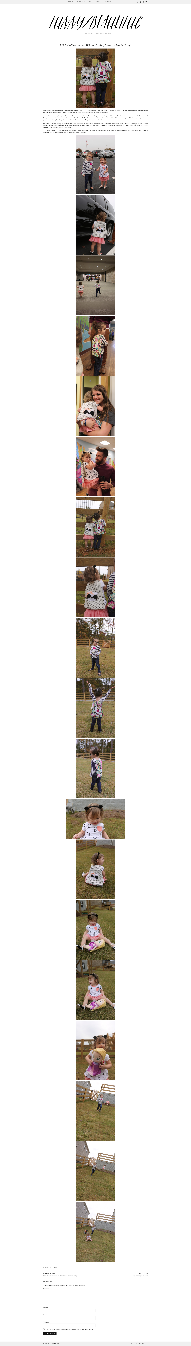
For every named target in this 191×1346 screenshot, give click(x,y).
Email (45, 1315)
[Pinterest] (140, 2)
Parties (97, 2)
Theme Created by (139, 1343)
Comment (46, 1289)
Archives (108, 2)
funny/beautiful (54, 1343)
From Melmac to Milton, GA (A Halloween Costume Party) (60, 1274)
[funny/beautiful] (95, 19)
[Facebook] (143, 2)
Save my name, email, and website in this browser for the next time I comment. (70, 1329)
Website (46, 1322)
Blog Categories (84, 2)
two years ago (61, 127)
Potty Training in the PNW (140, 1274)
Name (45, 1307)
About (70, 2)
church (48, 1267)
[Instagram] (137, 2)
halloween (56, 1267)
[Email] (146, 2)
